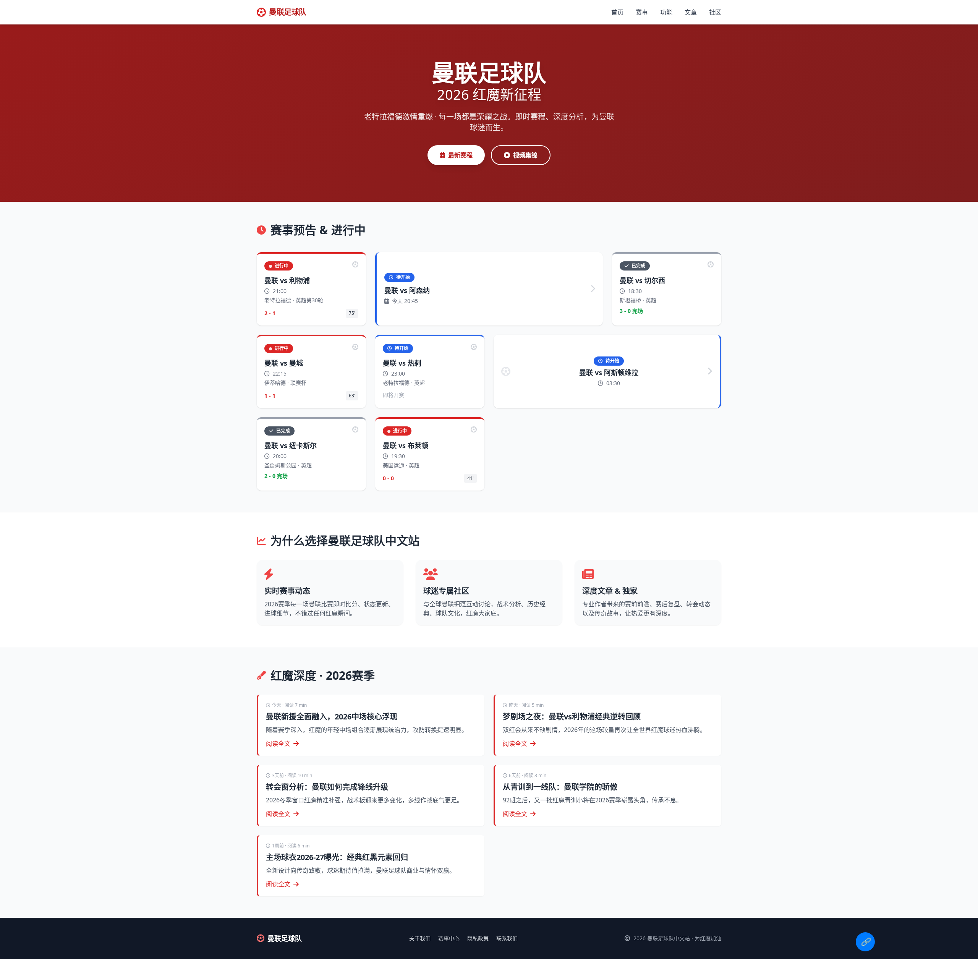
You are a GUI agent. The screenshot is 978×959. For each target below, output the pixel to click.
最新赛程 (460, 155)
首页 (617, 12)
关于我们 (420, 938)
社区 (715, 12)
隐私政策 (478, 938)
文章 (691, 12)
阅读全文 (278, 743)
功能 (666, 12)
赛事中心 (449, 938)
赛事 (642, 12)
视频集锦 (525, 155)
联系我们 (507, 938)
